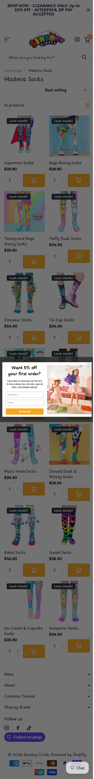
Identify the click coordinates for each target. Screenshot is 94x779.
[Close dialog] (89, 365)
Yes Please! (25, 411)
